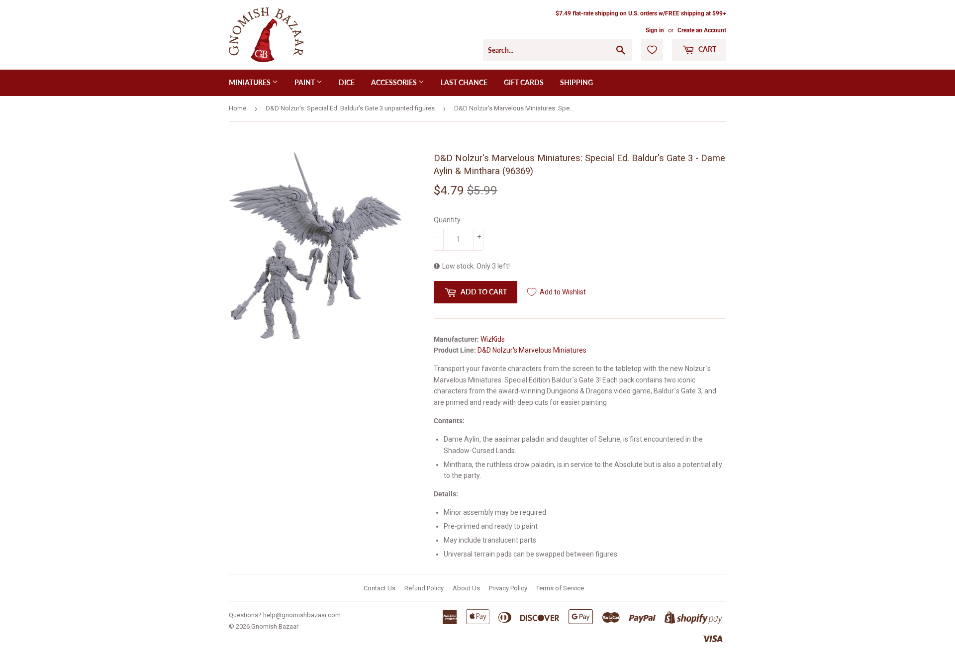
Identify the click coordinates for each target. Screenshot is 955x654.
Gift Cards (524, 82)
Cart (706, 49)
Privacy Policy (508, 588)
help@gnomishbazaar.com (302, 615)
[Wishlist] (652, 50)
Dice (347, 82)
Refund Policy (424, 588)
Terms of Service (560, 588)
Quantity (447, 220)
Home (237, 108)
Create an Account (701, 30)
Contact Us (379, 588)
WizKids (492, 339)
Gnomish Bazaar (274, 626)
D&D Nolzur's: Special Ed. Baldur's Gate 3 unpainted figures (350, 108)
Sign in (655, 30)
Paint (305, 82)
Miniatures (250, 82)
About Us (466, 588)
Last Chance (464, 82)
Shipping (576, 82)
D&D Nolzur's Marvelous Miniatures (532, 350)
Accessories (394, 82)
